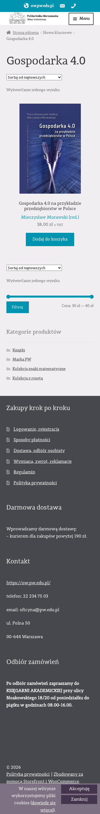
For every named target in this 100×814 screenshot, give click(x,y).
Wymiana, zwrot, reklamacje (43, 461)
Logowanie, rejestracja (36, 429)
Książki (18, 350)
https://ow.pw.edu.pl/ (28, 583)
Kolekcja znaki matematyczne (39, 368)
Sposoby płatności (32, 440)
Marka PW (21, 359)
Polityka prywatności (35, 483)
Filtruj (17, 307)
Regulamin (24, 472)
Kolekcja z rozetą (27, 378)
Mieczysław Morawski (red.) (50, 217)
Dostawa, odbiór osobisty (39, 450)
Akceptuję (79, 788)
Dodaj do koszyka (50, 239)
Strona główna (26, 32)
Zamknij (79, 799)
